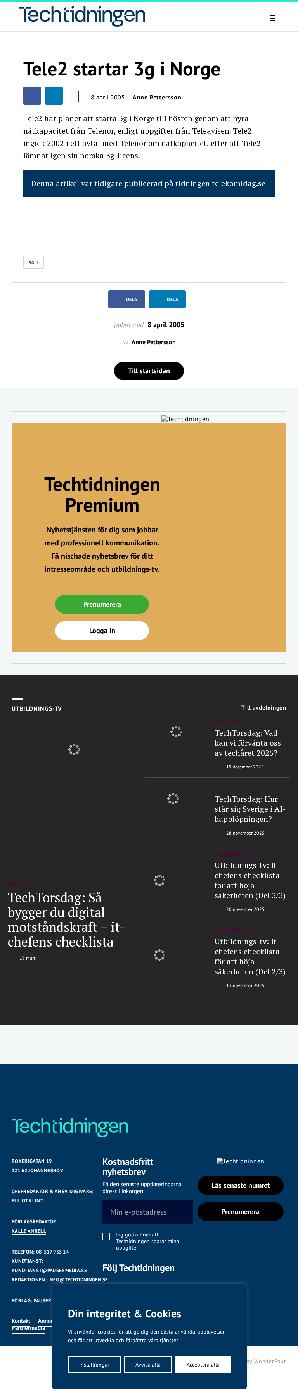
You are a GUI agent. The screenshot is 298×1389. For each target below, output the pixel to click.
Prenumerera (102, 604)
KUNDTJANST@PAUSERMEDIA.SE (49, 1270)
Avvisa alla (148, 1364)
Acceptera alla (203, 1364)
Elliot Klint (27, 1200)
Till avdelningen (263, 707)
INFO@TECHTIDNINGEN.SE (78, 1279)
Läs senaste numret (240, 1185)
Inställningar (94, 1364)
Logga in (102, 630)
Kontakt (21, 1320)
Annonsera (51, 1320)
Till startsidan (149, 370)
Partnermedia (28, 1327)
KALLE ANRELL (29, 1231)
